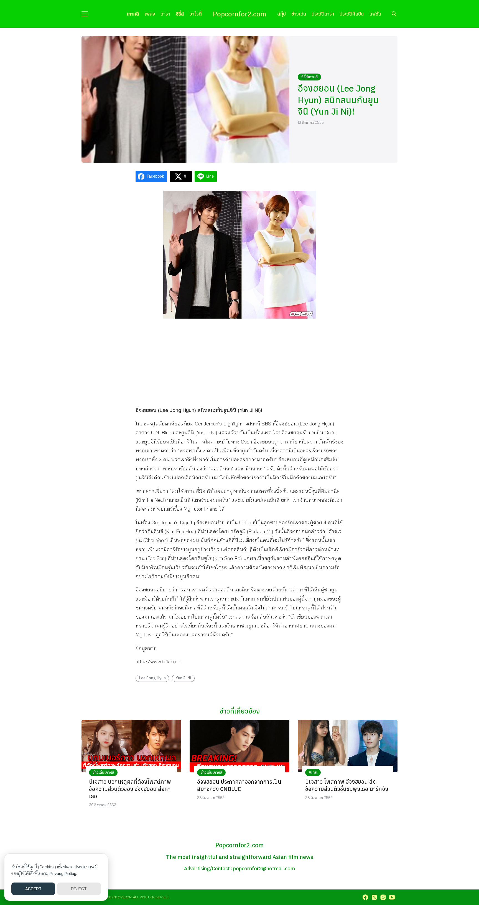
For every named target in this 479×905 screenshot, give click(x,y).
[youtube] (392, 897)
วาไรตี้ (196, 14)
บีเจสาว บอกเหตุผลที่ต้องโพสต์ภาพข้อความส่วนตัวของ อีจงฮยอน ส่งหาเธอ (130, 789)
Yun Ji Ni (183, 677)
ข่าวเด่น (298, 14)
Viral (313, 772)
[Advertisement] (239, 362)
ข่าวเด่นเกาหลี (103, 772)
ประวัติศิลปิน (352, 14)
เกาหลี (133, 14)
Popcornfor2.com (239, 13)
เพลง (149, 14)
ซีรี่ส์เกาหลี (309, 76)
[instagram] (383, 897)
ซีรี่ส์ (180, 14)
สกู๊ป (281, 14)
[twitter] (374, 897)
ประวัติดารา (323, 14)
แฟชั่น (375, 14)
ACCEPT (33, 888)
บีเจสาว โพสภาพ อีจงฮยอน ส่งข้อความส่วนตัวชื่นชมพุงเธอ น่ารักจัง (346, 785)
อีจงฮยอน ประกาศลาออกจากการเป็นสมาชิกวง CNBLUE (239, 785)
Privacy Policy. (63, 873)
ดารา (165, 14)
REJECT (79, 888)
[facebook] (365, 897)
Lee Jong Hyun (152, 677)
